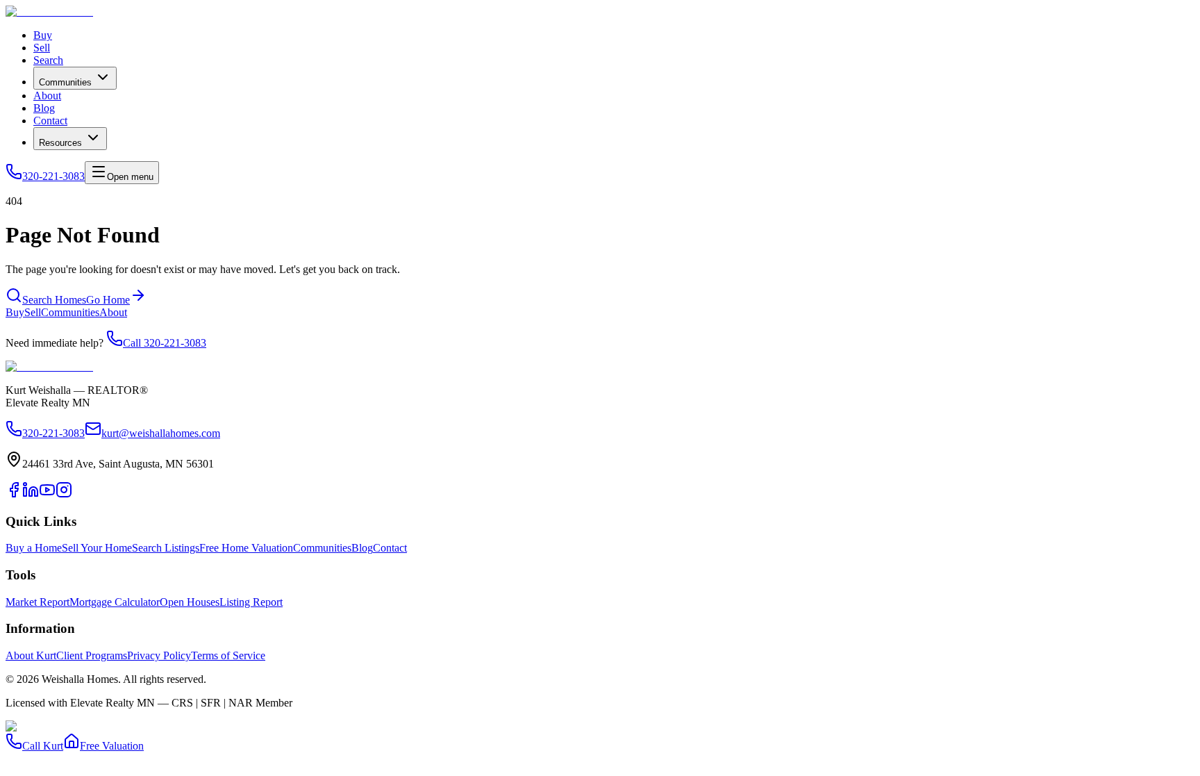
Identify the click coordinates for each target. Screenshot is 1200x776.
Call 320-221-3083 (164, 343)
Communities (65, 82)
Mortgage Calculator (114, 602)
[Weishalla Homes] (49, 366)
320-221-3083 (53, 176)
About (47, 95)
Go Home (108, 300)
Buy (42, 35)
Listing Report (251, 602)
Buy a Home (34, 548)
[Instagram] (64, 494)
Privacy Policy (159, 655)
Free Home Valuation (246, 548)
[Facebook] (14, 494)
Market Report (37, 602)
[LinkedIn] (30, 494)
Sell (41, 47)
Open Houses (189, 602)
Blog (44, 108)
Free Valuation (112, 746)
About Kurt (31, 655)
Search (48, 60)
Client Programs (91, 655)
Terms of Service (228, 655)
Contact (50, 120)
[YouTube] (47, 494)
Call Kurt (42, 746)
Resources (60, 143)
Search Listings (165, 548)
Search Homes (54, 300)
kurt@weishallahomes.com (160, 433)
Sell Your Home (97, 548)
